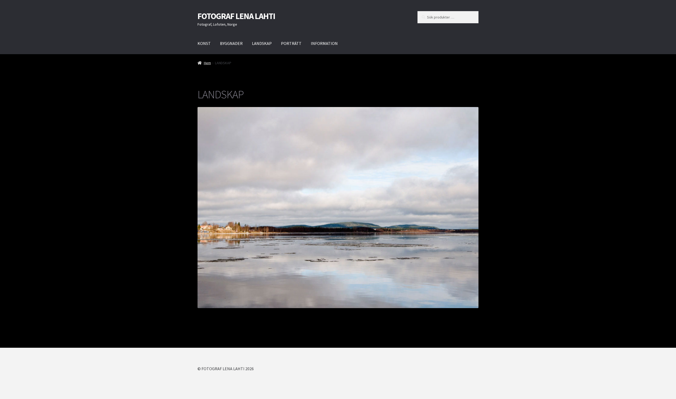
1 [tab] (298, 313)
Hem (207, 63)
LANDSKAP (262, 43)
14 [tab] (378, 313)
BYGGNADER (231, 43)
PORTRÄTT (291, 43)
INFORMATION (324, 43)
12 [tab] (365, 313)
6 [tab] (328, 313)
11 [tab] (359, 313)
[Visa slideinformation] (338, 207)
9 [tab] (347, 313)
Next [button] (472, 206)
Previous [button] (204, 206)
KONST (204, 43)
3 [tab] (310, 313)
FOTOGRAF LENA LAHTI (236, 16)
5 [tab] (322, 313)
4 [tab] (316, 313)
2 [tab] (304, 313)
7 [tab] (335, 313)
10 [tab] (353, 313)
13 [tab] (371, 313)
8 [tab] (341, 313)
